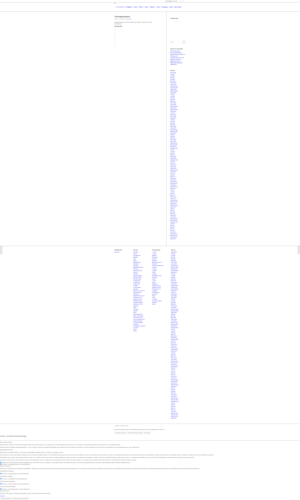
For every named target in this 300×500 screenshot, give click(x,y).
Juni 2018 (172, 173)
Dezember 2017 (173, 181)
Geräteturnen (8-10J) (138, 304)
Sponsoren (135, 269)
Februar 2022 (173, 139)
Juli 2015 (172, 223)
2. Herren (154, 254)
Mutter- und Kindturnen (138, 316)
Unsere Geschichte (137, 270)
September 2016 (174, 205)
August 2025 (173, 93)
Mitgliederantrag (136, 262)
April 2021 (172, 153)
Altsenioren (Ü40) (137, 279)
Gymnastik (129, 19)
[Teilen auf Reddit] (116, 43)
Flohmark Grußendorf (138, 322)
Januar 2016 (173, 217)
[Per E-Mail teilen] (116, 46)
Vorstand (135, 272)
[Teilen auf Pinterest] (116, 34)
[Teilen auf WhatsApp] (116, 32)
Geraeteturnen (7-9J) (156, 275)
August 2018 (173, 171)
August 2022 (173, 133)
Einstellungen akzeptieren (120, 432)
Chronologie (136, 264)
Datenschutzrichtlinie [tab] (4, 491)
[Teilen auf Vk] (116, 41)
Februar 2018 (173, 178)
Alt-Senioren (155, 257)
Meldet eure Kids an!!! (175, 61)
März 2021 (172, 155)
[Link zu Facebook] (180, 1)
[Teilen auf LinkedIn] (116, 37)
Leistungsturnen (136, 255)
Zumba (134, 312)
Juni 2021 (172, 151)
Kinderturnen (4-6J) (137, 299)
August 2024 (173, 111)
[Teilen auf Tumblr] (116, 39)
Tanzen (135, 329)
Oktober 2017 (173, 185)
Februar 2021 (173, 156)
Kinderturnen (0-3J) (156, 285)
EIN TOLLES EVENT (175, 51)
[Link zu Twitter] (184, 1)
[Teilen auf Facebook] (116, 28)
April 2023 (172, 123)
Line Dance (135, 327)
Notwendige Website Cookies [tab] (6, 450)
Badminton (135, 289)
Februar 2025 (173, 103)
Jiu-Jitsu (135, 254)
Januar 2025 (173, 104)
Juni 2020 (172, 161)
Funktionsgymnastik (137, 314)
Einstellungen (147, 432)
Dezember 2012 (173, 235)
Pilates (134, 307)
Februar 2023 (173, 126)
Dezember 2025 (173, 86)
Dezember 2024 (173, 106)
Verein (134, 259)
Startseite (135, 257)
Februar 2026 (173, 82)
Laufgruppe (135, 324)
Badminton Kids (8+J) (157, 262)
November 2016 (173, 202)
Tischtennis (136, 309)
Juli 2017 (172, 190)
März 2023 (172, 124)
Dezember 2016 (173, 200)
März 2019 (172, 163)
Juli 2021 (172, 150)
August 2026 (173, 72)
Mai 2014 (172, 228)
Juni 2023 (172, 121)
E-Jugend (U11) (136, 282)
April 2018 (172, 175)
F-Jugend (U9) (136, 284)
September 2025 (174, 91)
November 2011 (173, 237)
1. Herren (154, 252)
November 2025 (173, 87)
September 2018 (174, 170)
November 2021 (173, 145)
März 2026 (172, 81)
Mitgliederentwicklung (138, 267)
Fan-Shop (135, 265)
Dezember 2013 (173, 233)
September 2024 (174, 109)
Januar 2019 (173, 166)
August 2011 (173, 238)
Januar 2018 (173, 180)
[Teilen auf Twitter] (116, 30)
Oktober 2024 (173, 108)
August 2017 (173, 188)
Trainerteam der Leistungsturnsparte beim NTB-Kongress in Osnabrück (177, 57)
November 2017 (173, 183)
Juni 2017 (172, 192)
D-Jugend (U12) (136, 280)
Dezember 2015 (173, 218)
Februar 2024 (173, 114)
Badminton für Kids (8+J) (139, 290)
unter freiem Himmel (137, 317)
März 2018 (172, 176)
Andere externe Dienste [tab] (5, 466)
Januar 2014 (173, 232)
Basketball (135, 252)
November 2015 (173, 220)
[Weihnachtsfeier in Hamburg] (1, 250)
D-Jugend (154, 267)
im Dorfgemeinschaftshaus (139, 326)
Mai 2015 (172, 225)
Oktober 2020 (173, 158)
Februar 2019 (173, 165)
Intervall (154, 279)
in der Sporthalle (137, 287)
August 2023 (173, 118)
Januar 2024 (173, 116)
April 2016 (172, 212)
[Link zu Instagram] (182, 1)
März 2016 (172, 213)
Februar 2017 (173, 197)
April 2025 (172, 99)
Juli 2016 (172, 208)
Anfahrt (135, 260)
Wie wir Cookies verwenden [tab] (6, 442)
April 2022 (172, 136)
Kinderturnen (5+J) (156, 289)
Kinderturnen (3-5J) (156, 287)
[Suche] (184, 6)
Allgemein (154, 255)
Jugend (153, 282)
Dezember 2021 (173, 143)
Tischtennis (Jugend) (138, 302)
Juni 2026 (172, 76)
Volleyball (135, 311)
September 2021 (174, 148)
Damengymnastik (137, 292)
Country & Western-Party (139, 319)
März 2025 (172, 101)
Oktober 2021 (173, 146)
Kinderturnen (136, 294)
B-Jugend (154, 259)
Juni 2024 (172, 113)
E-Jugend (154, 269)
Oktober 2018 (173, 168)
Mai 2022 (172, 134)
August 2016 (173, 207)
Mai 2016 (172, 210)
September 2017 (174, 186)
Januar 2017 (173, 198)
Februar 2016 (173, 215)
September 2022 (174, 131)
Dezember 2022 (173, 129)
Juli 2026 (172, 74)
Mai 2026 (172, 77)
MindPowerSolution (137, 301)
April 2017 (172, 193)
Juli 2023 (172, 119)
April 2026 (172, 79)
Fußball (135, 331)
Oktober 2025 (173, 89)
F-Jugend (135, 285)
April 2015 (172, 227)
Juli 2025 (172, 94)
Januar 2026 (173, 84)
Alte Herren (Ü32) (137, 277)
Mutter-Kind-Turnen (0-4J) (139, 295)
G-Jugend (154, 274)
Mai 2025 (172, 98)
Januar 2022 (173, 141)
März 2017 (172, 195)
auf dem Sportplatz (137, 275)
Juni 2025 (172, 96)
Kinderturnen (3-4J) (137, 297)
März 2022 (172, 138)
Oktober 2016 (173, 203)
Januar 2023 (173, 128)
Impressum (117, 252)
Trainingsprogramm (122, 16)
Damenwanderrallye (137, 321)
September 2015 (174, 222)
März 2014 (172, 230)
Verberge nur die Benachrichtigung (135, 432)
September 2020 (174, 160)
